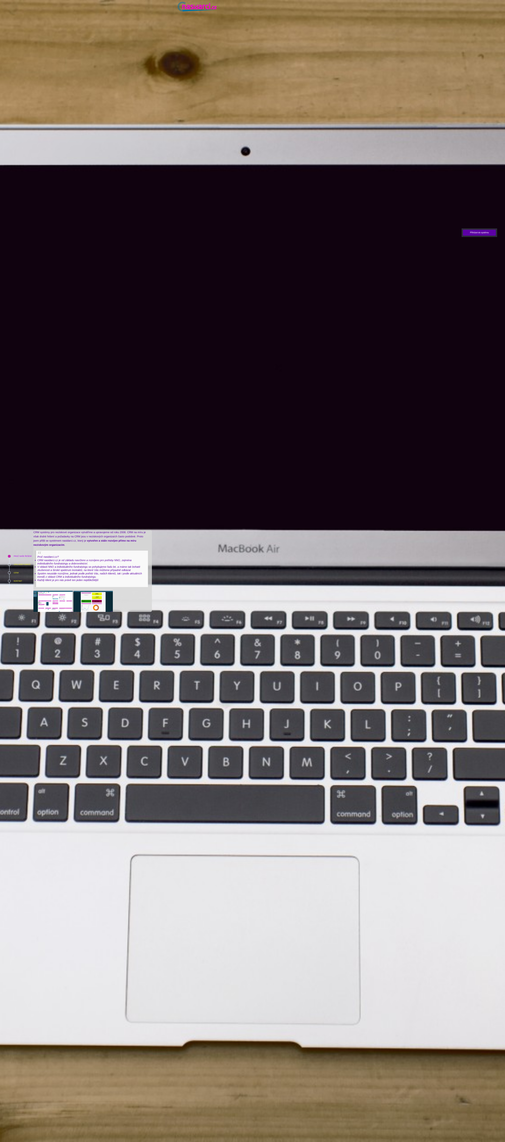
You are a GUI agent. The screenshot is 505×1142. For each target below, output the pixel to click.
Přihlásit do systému (479, 232)
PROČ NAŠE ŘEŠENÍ (23, 556)
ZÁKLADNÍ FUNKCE (22, 564)
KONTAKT (18, 581)
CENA (16, 573)
